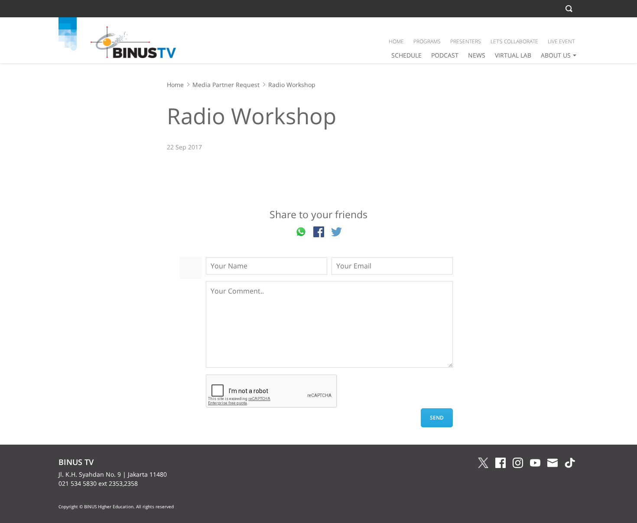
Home (175, 85)
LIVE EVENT (561, 41)
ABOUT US (556, 55)
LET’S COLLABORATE (514, 41)
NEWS (476, 55)
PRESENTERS (465, 41)
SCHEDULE (406, 55)
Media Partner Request (226, 85)
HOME (396, 41)
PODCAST (444, 55)
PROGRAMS (427, 41)
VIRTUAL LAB (513, 55)
